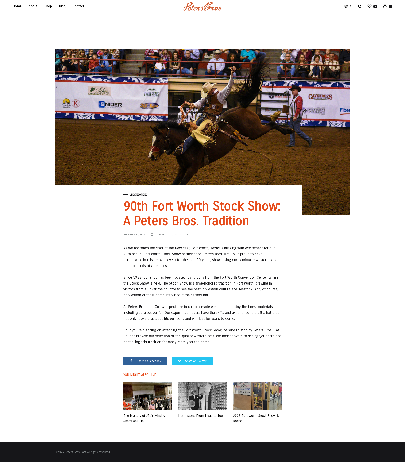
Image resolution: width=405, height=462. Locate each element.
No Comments (182, 234)
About (33, 6)
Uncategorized (138, 194)
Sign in (347, 6)
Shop (48, 6)
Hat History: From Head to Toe (200, 416)
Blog (62, 6)
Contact (78, 6)
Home (17, 6)
